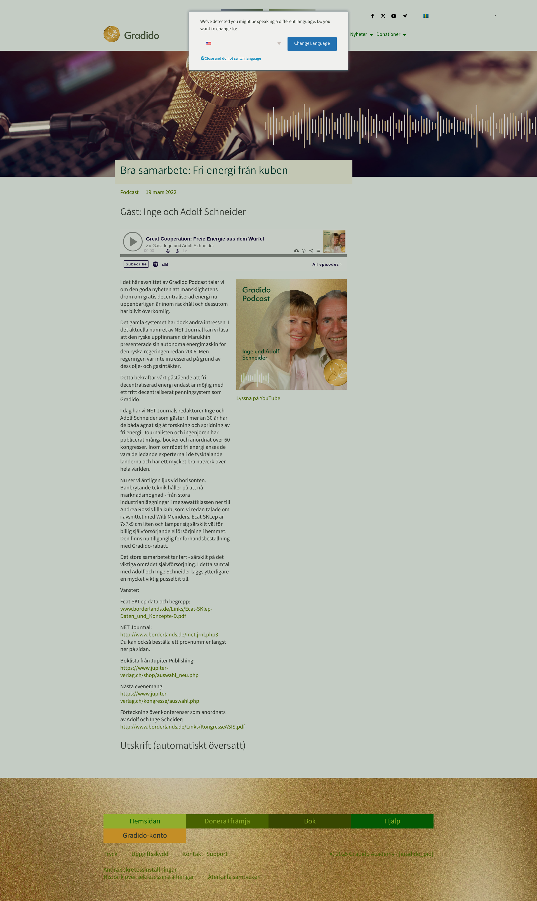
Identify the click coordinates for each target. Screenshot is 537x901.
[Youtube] (393, 16)
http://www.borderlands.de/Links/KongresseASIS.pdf (182, 727)
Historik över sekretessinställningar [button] (148, 877)
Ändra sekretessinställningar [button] (140, 870)
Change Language (312, 43)
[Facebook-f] (372, 16)
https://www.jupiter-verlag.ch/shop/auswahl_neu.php (159, 672)
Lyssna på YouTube (258, 399)
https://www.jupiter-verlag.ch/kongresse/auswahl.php (159, 698)
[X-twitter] (383, 16)
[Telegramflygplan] (404, 16)
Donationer (388, 34)
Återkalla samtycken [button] (234, 877)
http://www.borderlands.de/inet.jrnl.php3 (169, 635)
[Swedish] (457, 16)
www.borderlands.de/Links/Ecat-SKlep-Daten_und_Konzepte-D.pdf (166, 613)
